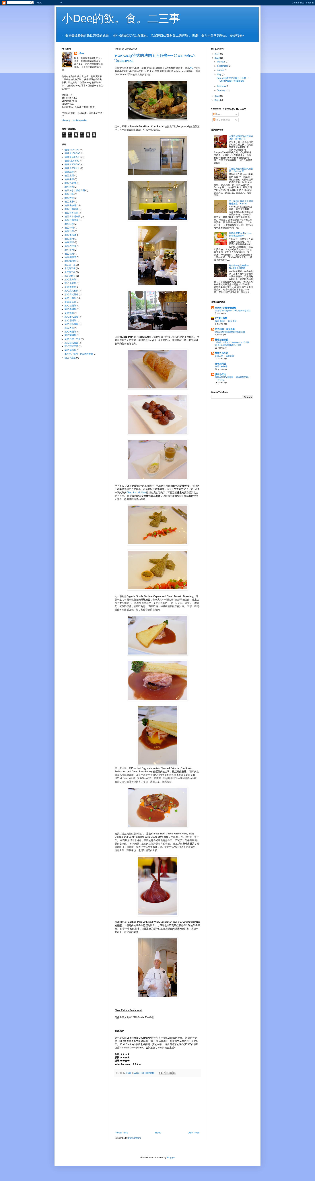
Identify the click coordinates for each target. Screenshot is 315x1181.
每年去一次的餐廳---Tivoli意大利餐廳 (239, 266)
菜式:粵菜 (69, 328)
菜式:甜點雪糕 (71, 324)
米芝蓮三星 (70, 268)
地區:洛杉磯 (70, 235)
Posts (218, 114)
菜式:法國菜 (70, 305)
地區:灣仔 (69, 242)
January (221, 90)
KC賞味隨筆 (221, 318)
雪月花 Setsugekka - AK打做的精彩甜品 (232, 310)
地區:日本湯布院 (72, 216)
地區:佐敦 (69, 187)
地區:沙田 (69, 231)
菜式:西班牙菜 (71, 346)
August (221, 70)
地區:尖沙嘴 (70, 205)
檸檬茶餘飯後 (221, 339)
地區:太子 (69, 201)
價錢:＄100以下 (72, 157)
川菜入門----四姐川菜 (224, 356)
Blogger (171, 1157)
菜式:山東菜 (70, 283)
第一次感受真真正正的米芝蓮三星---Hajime (241, 202)
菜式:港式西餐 (71, 316)
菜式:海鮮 (69, 313)
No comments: (148, 1073)
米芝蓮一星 (70, 265)
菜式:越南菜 (70, 350)
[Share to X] (167, 1073)
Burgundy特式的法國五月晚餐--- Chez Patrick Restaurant (232, 79)
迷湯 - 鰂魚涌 (221, 366)
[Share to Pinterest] (174, 1073)
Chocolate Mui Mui (136, 492)
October (221, 61)
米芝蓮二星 (70, 272)
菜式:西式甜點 (71, 342)
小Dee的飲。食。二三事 (121, 18)
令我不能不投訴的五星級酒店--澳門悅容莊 (241, 137)
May (219, 74)
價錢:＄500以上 (72, 168)
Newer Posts (122, 1132)
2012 (217, 96)
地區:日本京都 (71, 209)
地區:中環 (69, 179)
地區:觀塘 (69, 253)
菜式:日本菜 (70, 298)
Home (158, 1132)
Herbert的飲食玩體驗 (225, 307)
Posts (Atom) (134, 1138)
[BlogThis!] (164, 1073)
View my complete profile (74, 120)
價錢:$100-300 (72, 149)
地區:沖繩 (69, 227)
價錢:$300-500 (72, 161)
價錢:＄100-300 (72, 153)
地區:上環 (69, 175)
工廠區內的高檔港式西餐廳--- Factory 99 (241, 169)
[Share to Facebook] (171, 1073)
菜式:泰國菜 (70, 309)
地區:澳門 (69, 238)
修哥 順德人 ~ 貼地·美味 (226, 321)
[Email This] (160, 1073)
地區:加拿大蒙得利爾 (75, 190)
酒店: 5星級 (70, 357)
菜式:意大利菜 (71, 290)
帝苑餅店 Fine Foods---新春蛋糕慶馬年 (240, 234)
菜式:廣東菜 (70, 287)
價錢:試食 (69, 172)
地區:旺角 (69, 224)
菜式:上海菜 (70, 279)
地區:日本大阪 (71, 212)
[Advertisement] (157, 1104)
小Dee (81, 53)
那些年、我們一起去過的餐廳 (79, 354)
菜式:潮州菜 (70, 320)
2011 (217, 100)
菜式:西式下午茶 (72, 339)
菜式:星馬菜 (70, 302)
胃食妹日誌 (220, 363)
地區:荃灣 (69, 250)
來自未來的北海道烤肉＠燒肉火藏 (230, 332)
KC (191, 67)
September (223, 66)
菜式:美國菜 (70, 331)
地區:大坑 (69, 198)
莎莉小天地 (220, 374)
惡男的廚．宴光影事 (225, 329)
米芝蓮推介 (70, 276)
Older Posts (193, 1132)
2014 (217, 53)
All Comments (222, 120)
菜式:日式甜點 (71, 294)
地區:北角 (69, 194)
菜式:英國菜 (70, 335)
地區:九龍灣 (70, 183)
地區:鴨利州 (70, 261)
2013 (217, 58)
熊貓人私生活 (221, 353)
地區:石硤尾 (70, 246)
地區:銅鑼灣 (70, 257)
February (222, 86)
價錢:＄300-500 (72, 164)
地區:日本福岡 (71, 220)
